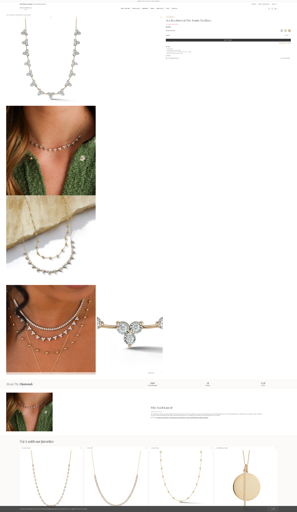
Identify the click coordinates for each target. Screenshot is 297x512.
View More (168, 55)
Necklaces (12, 14)
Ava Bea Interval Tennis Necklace (177, 417)
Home (7, 14)
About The (19, 384)
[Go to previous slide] (51, 17)
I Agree (272, 509)
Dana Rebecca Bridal (40, 4)
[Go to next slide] (51, 373)
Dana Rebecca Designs (26, 4)
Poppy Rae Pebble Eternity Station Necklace (197, 417)
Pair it (37, 441)
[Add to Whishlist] (161, 17)
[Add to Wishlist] (81, 448)
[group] (152, 384)
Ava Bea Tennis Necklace (163, 417)
